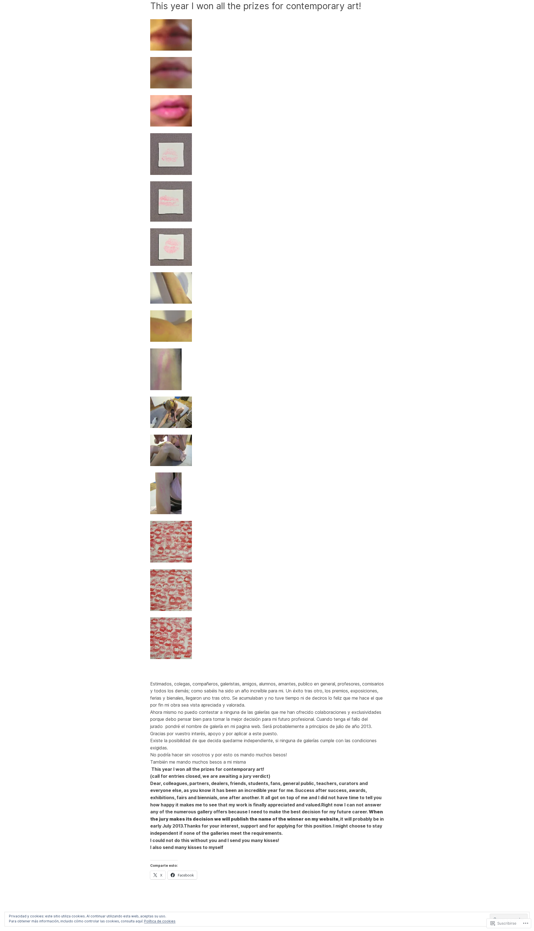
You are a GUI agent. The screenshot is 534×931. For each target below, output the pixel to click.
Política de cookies (159, 921)
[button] (267, 36)
